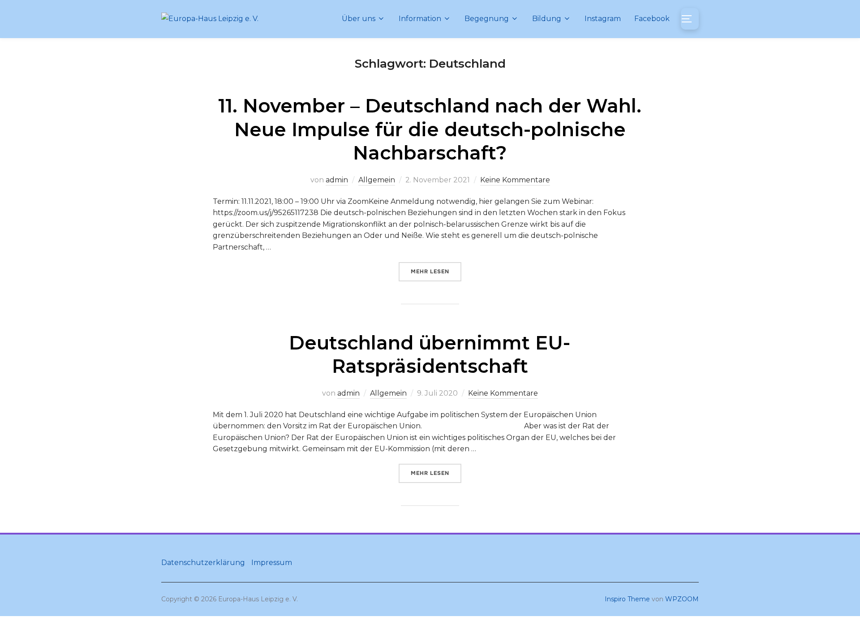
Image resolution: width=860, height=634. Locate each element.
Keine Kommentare (515, 180)
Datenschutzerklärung (203, 562)
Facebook (652, 18)
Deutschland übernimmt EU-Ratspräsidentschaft (429, 354)
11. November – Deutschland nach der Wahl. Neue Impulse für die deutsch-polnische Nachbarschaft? (429, 129)
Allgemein (376, 180)
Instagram (603, 18)
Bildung (546, 18)
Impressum (271, 562)
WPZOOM (682, 599)
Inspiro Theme (627, 599)
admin (337, 180)
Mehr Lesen (436, 271)
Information (420, 18)
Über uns (358, 18)
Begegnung (486, 18)
